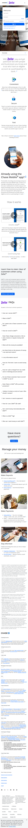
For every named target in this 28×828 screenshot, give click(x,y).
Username (6, 13)
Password (6, 17)
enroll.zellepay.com (15, 572)
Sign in (14, 24)
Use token (21, 21)
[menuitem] (24, 3)
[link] (1, 790)
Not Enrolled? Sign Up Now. (9, 28)
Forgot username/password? (9, 26)
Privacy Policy (12, 826)
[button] (26, 819)
